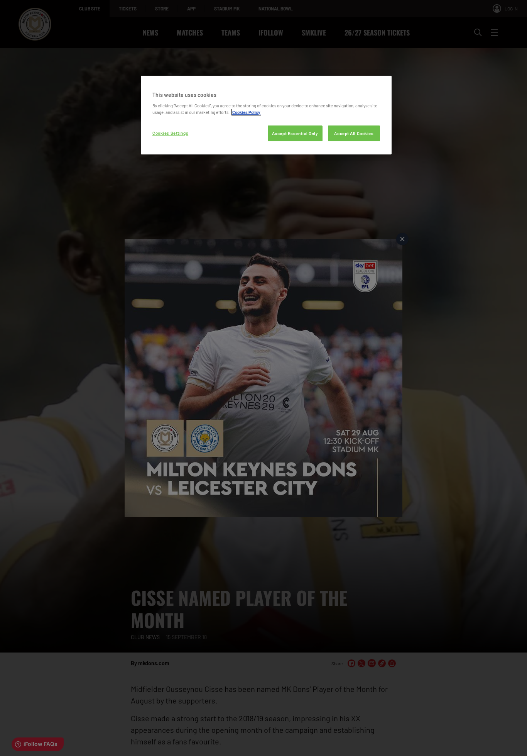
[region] (266, 115)
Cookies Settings (170, 133)
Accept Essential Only (295, 133)
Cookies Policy (246, 112)
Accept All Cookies (353, 133)
